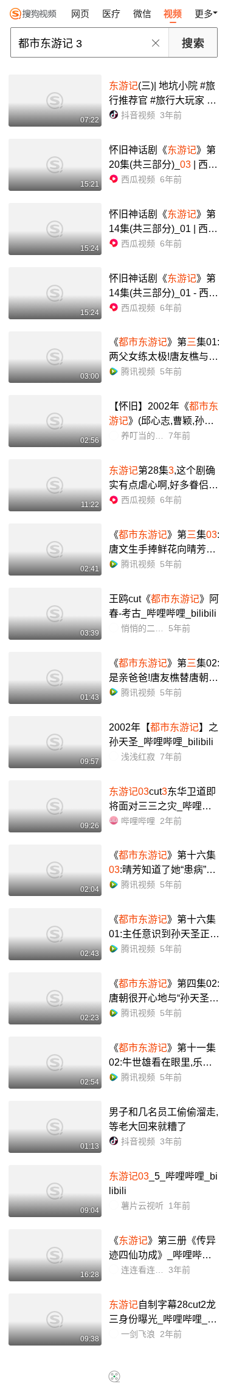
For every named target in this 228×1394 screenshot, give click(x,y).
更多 (204, 13)
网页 (80, 13)
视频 (173, 13)
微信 (142, 13)
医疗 (111, 13)
